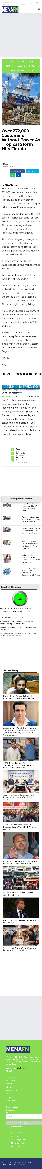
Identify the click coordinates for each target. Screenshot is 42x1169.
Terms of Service (12, 1077)
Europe (21, 61)
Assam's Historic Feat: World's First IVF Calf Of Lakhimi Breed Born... (31, 519)
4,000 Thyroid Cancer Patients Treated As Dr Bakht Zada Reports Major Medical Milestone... (18, 765)
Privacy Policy (11, 1080)
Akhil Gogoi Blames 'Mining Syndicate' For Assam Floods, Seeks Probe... (20, 862)
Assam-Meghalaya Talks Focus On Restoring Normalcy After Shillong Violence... (18, 797)
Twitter (18, 1136)
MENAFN (7, 185)
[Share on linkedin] (18, 175)
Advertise (9, 1087)
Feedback (9, 1097)
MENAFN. (17, 1162)
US (8, 61)
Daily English (12, 1107)
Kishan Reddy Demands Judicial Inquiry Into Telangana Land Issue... (19, 697)
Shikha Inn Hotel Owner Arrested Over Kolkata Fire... (18, 894)
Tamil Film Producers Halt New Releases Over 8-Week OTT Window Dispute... (19, 827)
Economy (22, 66)
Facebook (19, 1133)
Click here (21, 1068)
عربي (24, 3)
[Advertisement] (21, 34)
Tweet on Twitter (32, 171)
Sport (31, 70)
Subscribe (24, 1123)
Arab (31, 61)
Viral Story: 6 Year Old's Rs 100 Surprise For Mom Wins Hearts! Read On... (20, 949)
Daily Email (19, 1143)
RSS (17, 1150)
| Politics (8, 66)
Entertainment (14, 70)
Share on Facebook (17, 171)
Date (5, 164)
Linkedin (18, 1146)
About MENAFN (12, 1090)
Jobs (7, 1094)
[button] (31, 3)
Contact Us (10, 1084)
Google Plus (20, 1140)
